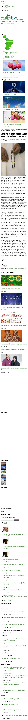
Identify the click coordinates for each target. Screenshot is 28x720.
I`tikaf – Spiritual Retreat (10, 704)
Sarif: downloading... (8, 595)
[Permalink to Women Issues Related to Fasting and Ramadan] (5, 543)
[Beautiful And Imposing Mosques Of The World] (3, 469)
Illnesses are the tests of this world (10, 77)
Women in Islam (7, 9)
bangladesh (9, 268)
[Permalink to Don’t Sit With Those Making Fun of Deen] (11, 322)
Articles (5, 35)
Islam (4, 37)
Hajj (7, 38)
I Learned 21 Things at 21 (11, 699)
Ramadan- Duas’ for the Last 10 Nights (15, 715)
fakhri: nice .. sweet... (8, 599)
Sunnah (8, 48)
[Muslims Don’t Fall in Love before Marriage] (14, 70)
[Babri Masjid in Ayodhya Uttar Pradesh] (3, 476)
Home (4, 3)
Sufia (7, 139)
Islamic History (9, 42)
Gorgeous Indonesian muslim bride (13, 612)
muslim (24, 139)
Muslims (2, 177)
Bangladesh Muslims (9, 129)
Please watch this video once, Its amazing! (13, 349)
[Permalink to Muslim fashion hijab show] (5, 556)
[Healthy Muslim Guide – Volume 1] (14, 107)
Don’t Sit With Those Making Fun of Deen (13, 325)
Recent (5, 523)
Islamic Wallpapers (7, 79)
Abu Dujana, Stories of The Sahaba (14, 690)
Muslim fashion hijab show (11, 559)
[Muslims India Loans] (3, 473)
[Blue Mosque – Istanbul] (3, 465)
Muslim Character (10, 55)
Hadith (7, 39)
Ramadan (5, 7)
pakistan (22, 268)
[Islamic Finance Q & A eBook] (14, 92)
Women (10, 236)
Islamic (9, 181)
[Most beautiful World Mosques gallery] (3, 484)
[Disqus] (14, 392)
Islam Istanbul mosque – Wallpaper (13, 624)
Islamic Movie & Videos (9, 6)
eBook (4, 80)
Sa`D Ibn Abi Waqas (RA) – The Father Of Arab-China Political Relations (15, 676)
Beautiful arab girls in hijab (11, 658)
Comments (5, 525)
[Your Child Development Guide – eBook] (14, 122)
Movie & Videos (7, 126)
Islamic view (9, 44)
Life (4, 51)
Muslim (24, 189)
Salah (7, 47)
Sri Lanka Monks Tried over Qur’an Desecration (14, 75)
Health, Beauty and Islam (12, 52)
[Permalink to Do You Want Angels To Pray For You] (11, 304)
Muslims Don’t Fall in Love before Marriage (13, 72)
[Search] (1, 1)
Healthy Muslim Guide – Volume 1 (11, 109)
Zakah (7, 49)
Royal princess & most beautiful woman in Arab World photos (15, 639)
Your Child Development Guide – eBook (12, 124)
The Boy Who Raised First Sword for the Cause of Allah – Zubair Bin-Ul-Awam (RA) (14, 668)
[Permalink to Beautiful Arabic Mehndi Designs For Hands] (11, 341)
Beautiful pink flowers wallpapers (13, 564)
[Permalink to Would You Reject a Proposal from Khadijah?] (5, 531)
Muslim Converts (10, 56)
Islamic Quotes (9, 43)
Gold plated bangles (9, 653)
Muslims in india (16, 268)
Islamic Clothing (10, 53)
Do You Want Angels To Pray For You (12, 307)
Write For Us (6, 10)
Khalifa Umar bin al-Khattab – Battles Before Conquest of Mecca (14, 683)
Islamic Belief (9, 40)
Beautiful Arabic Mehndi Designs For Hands (14, 344)
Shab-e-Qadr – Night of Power (12, 710)
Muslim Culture (9, 57)
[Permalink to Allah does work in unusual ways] (11, 285)
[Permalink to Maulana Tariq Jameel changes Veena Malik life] (11, 365)
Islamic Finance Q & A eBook (9, 94)
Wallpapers (5, 5)
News (4, 58)
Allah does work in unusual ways (10, 288)
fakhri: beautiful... (7, 600)
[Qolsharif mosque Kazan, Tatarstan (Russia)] (3, 480)
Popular (5, 522)
